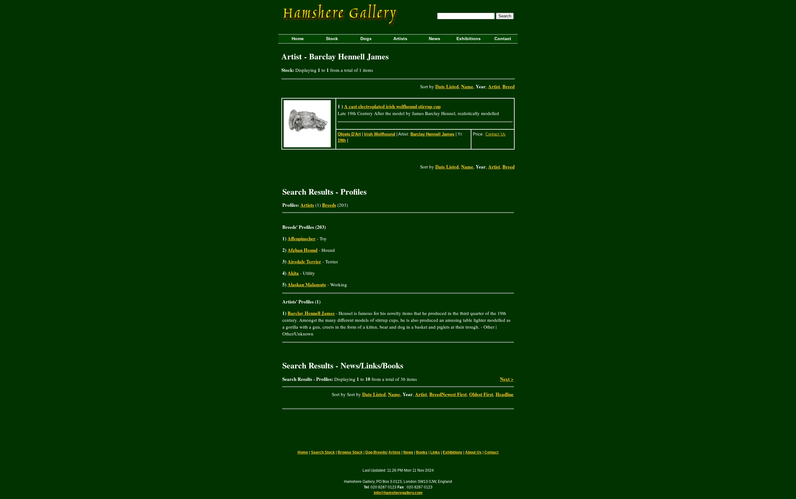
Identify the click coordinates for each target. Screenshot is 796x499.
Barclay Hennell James (432, 134)
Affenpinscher (302, 238)
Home (303, 452)
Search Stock (323, 452)
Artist (494, 86)
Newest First (454, 394)
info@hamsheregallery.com (398, 493)
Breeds (329, 204)
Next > (507, 379)
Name (467, 86)
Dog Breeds (375, 452)
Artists (307, 204)
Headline (505, 394)
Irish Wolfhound (379, 134)
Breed (508, 86)
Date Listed (447, 86)
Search (504, 16)
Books (422, 452)
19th (342, 140)
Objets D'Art (349, 134)
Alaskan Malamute (307, 284)
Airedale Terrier (304, 261)
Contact (491, 452)
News (408, 452)
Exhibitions (452, 452)
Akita (293, 273)
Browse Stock (350, 452)
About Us (473, 452)
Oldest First (481, 394)
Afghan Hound (302, 250)
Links (435, 452)
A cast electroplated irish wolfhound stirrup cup (392, 106)
